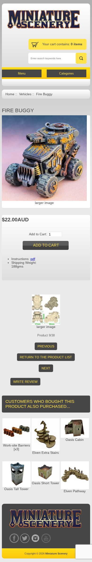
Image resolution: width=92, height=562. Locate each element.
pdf (32, 259)
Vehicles (25, 94)
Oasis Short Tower (45, 483)
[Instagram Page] (35, 538)
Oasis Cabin (75, 440)
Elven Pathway (75, 491)
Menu (21, 73)
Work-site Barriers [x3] (16, 447)
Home (9, 94)
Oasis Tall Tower (16, 489)
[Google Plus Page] (24, 538)
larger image (46, 327)
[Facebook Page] (14, 538)
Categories (66, 73)
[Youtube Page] (46, 538)
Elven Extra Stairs (45, 453)
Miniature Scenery (56, 553)
